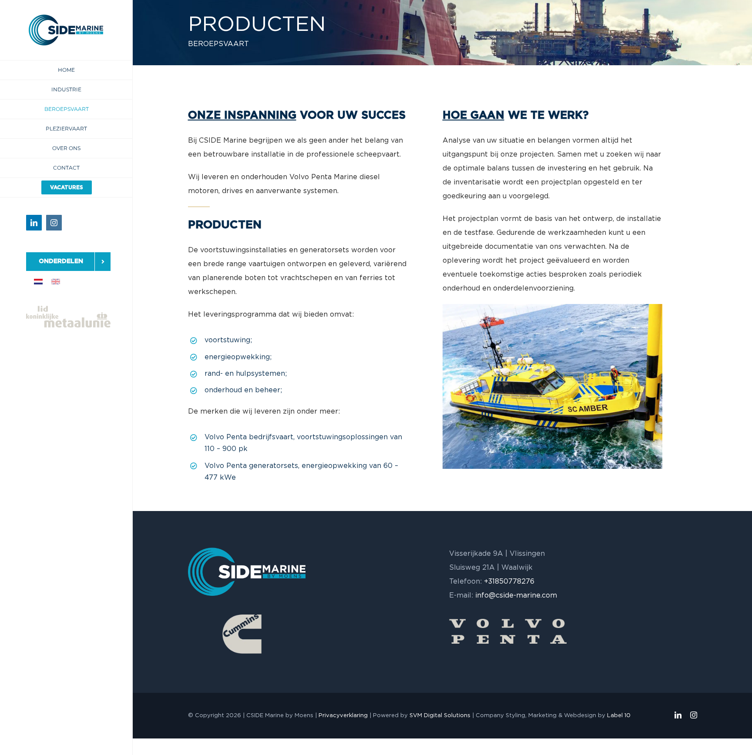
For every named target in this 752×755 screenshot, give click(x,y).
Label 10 (619, 715)
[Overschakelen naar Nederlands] (38, 281)
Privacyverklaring (343, 715)
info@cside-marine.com (516, 595)
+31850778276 (509, 581)
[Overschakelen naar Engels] (55, 281)
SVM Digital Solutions (440, 715)
